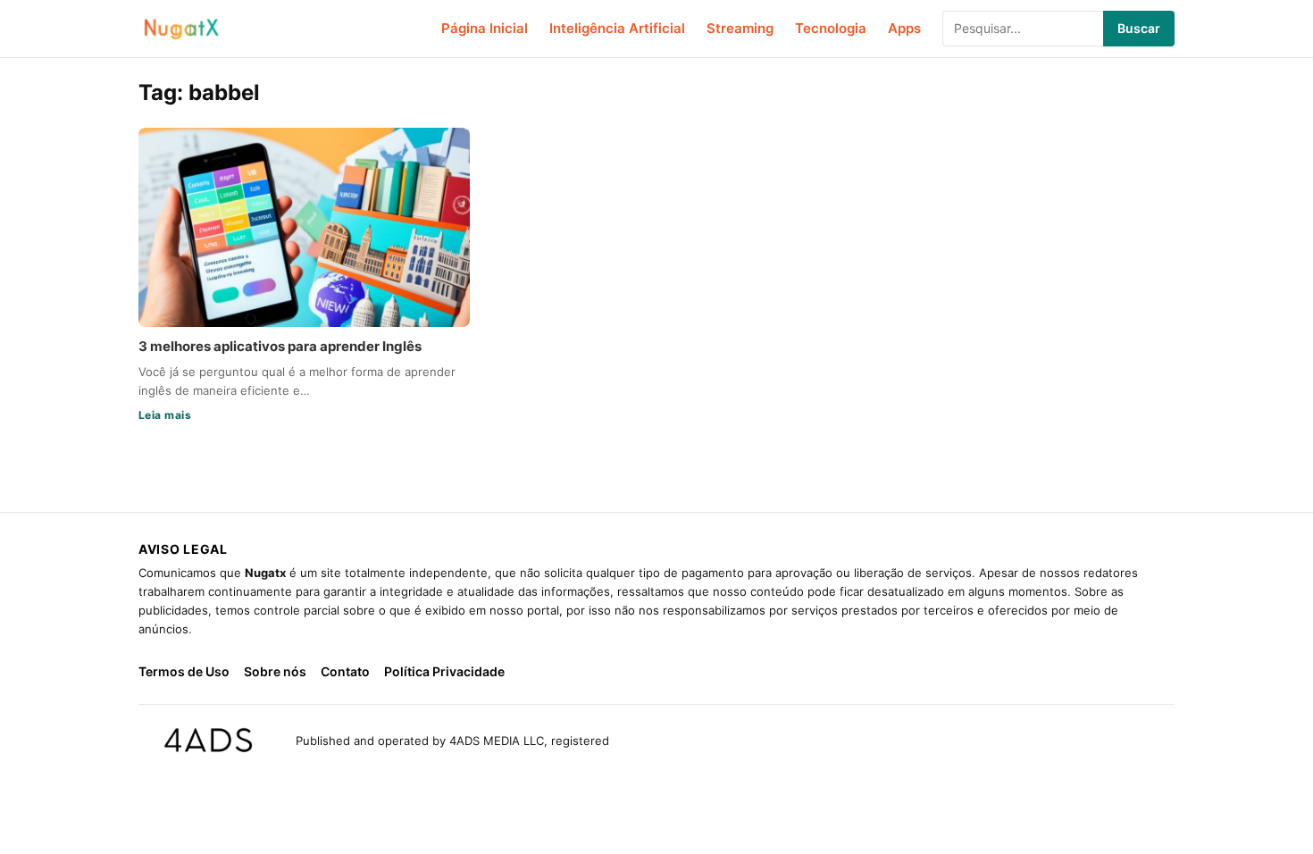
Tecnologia (830, 28)
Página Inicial (484, 28)
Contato (345, 671)
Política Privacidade (444, 671)
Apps (904, 28)
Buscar (1138, 28)
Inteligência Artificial (617, 28)
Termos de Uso (184, 671)
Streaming (740, 28)
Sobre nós (275, 671)
